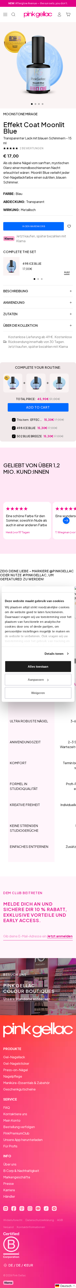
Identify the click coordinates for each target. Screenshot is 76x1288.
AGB (60, 1220)
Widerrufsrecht (12, 1220)
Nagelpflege (12, 1076)
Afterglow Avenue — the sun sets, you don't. (38, 3)
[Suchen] (13, 14)
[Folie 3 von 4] (39, 104)
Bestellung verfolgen (19, 1127)
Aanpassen (36, 679)
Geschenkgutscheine (19, 1089)
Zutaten (10, 314)
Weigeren (38, 692)
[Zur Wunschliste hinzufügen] (69, 226)
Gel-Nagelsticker (16, 1063)
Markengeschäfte (16, 1177)
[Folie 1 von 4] (32, 104)
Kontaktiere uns (15, 1114)
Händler (9, 1196)
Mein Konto (11, 1120)
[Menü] (5, 14)
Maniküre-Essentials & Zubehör (26, 1083)
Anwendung (14, 302)
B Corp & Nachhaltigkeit (21, 1171)
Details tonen (54, 653)
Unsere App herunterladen (23, 1140)
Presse (8, 1183)
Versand (8, 1227)
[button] (65, 1286)
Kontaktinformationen (31, 1227)
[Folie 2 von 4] (35, 104)
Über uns (9, 1164)
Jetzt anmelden (60, 936)
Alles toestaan (38, 666)
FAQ (6, 1107)
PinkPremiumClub (16, 1133)
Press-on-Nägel (15, 1070)
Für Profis (10, 1146)
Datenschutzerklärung (40, 1220)
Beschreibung (15, 291)
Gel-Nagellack (14, 1057)
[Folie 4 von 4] (42, 104)
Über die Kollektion (20, 325)
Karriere (9, 1190)
